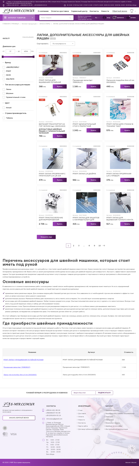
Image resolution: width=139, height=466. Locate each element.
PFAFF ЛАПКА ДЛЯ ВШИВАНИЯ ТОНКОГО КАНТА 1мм (119, 219)
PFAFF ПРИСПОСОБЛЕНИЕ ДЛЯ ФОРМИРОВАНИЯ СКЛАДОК (51, 219)
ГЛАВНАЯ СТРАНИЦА (11, 24)
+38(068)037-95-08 (26, 5)
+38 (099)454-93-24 (40, 5)
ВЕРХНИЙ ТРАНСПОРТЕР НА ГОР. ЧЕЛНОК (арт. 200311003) (52, 125)
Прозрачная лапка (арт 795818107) (82, 81)
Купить (59, 86)
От (3, 51)
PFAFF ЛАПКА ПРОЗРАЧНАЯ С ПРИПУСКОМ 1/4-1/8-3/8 (52, 175)
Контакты (94, 11)
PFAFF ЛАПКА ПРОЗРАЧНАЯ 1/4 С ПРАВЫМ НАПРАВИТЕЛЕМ (118, 175)
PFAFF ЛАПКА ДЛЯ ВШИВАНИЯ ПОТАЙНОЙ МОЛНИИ (50, 81)
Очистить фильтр (28, 37)
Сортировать (42, 44)
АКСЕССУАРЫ (44, 24)
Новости (105, 11)
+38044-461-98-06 (12, 5)
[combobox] (62, 43)
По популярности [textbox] (59, 44)
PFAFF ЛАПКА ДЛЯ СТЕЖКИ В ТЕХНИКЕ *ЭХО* (119, 125)
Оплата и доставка (60, 11)
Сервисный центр (79, 11)
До (19, 51)
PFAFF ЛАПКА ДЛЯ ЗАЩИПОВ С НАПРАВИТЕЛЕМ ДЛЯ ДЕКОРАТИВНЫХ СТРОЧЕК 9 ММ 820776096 (86, 219)
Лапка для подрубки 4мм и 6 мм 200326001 (120, 81)
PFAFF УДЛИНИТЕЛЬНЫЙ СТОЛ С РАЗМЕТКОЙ (84, 125)
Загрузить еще (46, 237)
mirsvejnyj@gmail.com (54, 419)
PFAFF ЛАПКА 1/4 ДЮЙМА (84, 174)
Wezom (133, 462)
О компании (43, 11)
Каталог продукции (29, 24)
